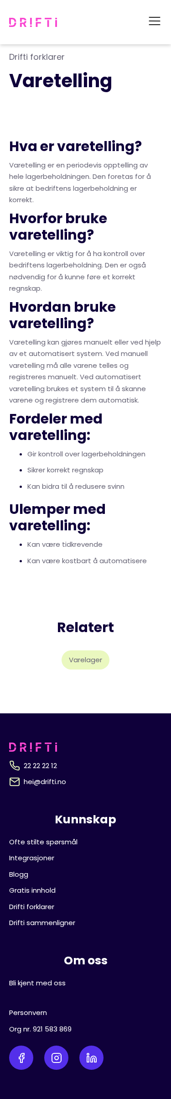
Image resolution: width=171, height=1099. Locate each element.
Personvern (28, 1012)
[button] (154, 22)
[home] (33, 22)
